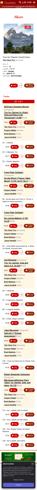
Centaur (11, 71)
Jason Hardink (10, 137)
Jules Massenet (11, 330)
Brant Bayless (9, 134)
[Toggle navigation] (34, 2)
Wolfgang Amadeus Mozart (16, 107)
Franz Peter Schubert (13, 172)
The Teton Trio (9, 60)
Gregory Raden (10, 130)
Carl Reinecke (10, 260)
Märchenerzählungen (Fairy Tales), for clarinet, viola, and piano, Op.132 (17, 383)
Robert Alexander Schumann (17, 374)
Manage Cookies (18, 480)
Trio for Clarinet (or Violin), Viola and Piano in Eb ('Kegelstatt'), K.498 (16, 115)
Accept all (18, 485)
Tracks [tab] (6, 96)
